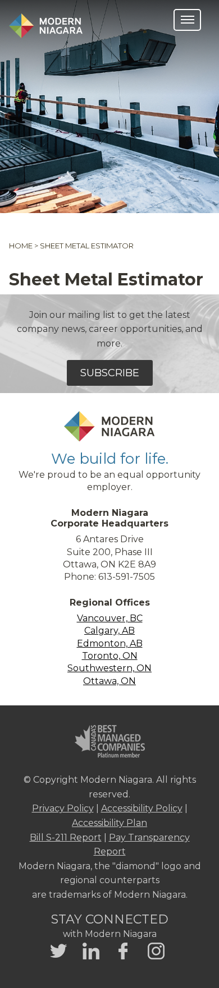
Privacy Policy (63, 808)
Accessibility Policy (141, 808)
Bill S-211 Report (66, 837)
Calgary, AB (109, 630)
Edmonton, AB (110, 643)
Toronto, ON (110, 655)
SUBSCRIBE (109, 373)
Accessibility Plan (109, 823)
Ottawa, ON (109, 681)
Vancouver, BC (110, 618)
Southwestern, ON (109, 668)
